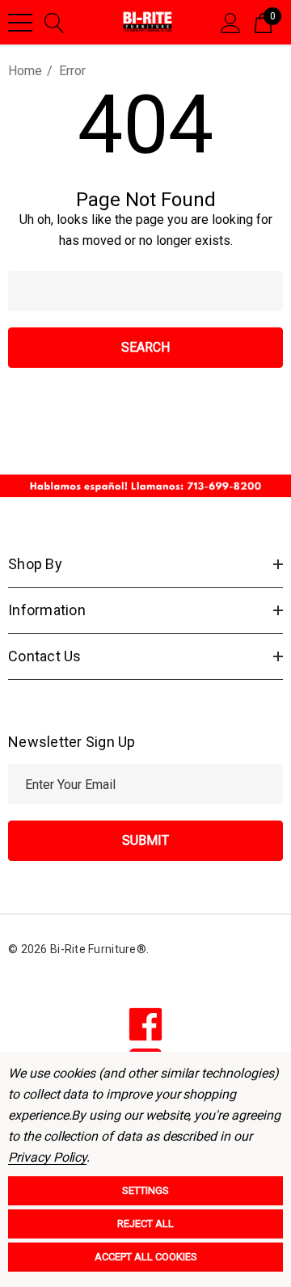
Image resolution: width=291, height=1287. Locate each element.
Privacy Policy (47, 1157)
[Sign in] (231, 21)
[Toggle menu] (20, 23)
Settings (145, 1190)
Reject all (145, 1223)
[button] (145, 486)
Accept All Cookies (146, 1257)
